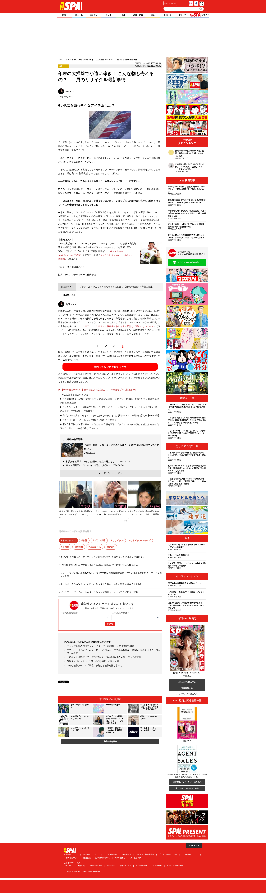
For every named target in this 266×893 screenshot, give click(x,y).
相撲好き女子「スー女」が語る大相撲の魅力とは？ (98, 461)
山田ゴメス (68, 295)
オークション (69, 540)
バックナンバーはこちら (187, 694)
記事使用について (102, 858)
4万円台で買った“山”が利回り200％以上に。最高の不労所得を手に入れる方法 (99, 565)
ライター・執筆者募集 (145, 854)
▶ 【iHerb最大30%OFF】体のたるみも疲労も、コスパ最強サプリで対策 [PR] (96, 389)
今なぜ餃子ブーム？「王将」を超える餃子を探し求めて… (95, 665)
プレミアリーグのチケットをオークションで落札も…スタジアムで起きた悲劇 (99, 592)
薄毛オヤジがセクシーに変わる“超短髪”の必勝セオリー (94, 661)
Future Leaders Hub (175, 866)
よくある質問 (135, 858)
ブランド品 (99, 540)
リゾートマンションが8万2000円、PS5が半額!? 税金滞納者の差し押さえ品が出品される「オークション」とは (111, 574)
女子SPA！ (68, 866)
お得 (85, 540)
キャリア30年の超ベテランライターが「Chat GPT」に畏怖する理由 (101, 646)
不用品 (65, 547)
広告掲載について (71, 854)
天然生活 (81, 866)
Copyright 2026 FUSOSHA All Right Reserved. (82, 871)
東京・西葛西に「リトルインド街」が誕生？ (95, 465)
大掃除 (79, 547)
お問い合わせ (120, 858)
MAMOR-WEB (142, 866)
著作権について (72, 858)
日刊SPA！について (91, 854)
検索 (200, 9)
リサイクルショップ (140, 540)
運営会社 (87, 858)
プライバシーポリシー (168, 854)
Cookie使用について (190, 854)
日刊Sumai (111, 866)
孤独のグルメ (126, 866)
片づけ (111, 547)
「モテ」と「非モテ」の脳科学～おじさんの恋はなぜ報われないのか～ (118, 326)
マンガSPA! (157, 866)
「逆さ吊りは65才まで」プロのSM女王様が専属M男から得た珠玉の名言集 (104, 657)
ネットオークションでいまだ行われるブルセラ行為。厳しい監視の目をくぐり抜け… (102, 584)
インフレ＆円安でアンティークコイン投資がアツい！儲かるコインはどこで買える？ (102, 557)
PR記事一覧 (127, 854)
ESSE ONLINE (96, 866)
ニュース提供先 (110, 854)
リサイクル (117, 540)
